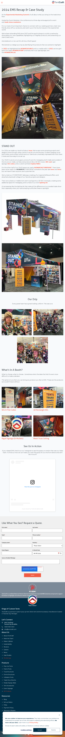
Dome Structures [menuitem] (9, 674)
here (52, 169)
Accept (40, 730)
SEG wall (49, 162)
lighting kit (43, 182)
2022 (5, 48)
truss (30, 150)
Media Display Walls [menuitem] (10, 683)
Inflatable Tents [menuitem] (8, 677)
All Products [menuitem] (7, 691)
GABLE (27, 48)
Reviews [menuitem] (6, 647)
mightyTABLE (35, 164)
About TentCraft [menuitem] (9, 636)
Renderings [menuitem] (7, 658)
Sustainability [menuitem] (8, 644)
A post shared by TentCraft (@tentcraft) (32, 509)
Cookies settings (26, 730)
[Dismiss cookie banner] (59, 715)
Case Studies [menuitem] (7, 655)
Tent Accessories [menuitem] (9, 685)
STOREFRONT (43, 167)
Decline (53, 730)
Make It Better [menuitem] (8, 641)
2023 (51, 48)
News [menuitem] (5, 652)
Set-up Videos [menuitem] (8, 702)
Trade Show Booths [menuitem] (10, 680)
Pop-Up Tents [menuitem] (8, 666)
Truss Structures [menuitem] (9, 672)
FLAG (10, 52)
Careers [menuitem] (6, 649)
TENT (18, 50)
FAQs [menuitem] (5, 705)
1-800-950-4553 (9, 627)
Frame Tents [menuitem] (7, 669)
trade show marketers (13, 22)
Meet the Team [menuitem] (8, 638)
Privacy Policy (33, 722)
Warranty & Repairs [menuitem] (9, 710)
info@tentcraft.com (10, 629)
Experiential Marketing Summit (17, 15)
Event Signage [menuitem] (8, 688)
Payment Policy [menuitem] (9, 708)
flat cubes (11, 164)
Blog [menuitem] (5, 699)
